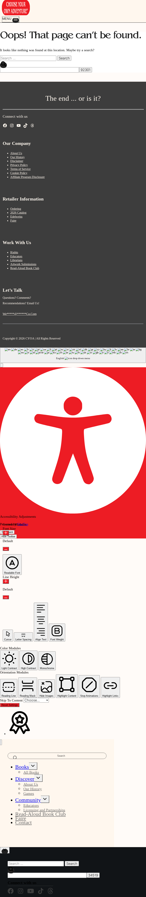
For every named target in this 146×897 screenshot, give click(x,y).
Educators (16, 256)
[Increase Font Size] (6, 533)
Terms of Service (20, 169)
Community (28, 800)
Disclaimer (16, 161)
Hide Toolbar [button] (8, 536)
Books (22, 767)
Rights (14, 252)
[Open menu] (10, 19)
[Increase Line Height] (6, 581)
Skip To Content (12, 700)
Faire (13, 220)
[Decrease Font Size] (6, 549)
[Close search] (5, 850)
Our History (17, 157)
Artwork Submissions (23, 264)
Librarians (16, 260)
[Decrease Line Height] (6, 597)
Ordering (15, 208)
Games (28, 793)
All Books (31, 772)
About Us (16, 153)
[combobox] (73, 355)
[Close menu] (1, 742)
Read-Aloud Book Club (24, 268)
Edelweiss (16, 216)
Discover (24, 779)
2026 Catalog (18, 212)
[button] (1, 365)
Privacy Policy (19, 165)
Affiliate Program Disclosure (27, 177)
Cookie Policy (18, 173)
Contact (23, 822)
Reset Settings (10, 705)
